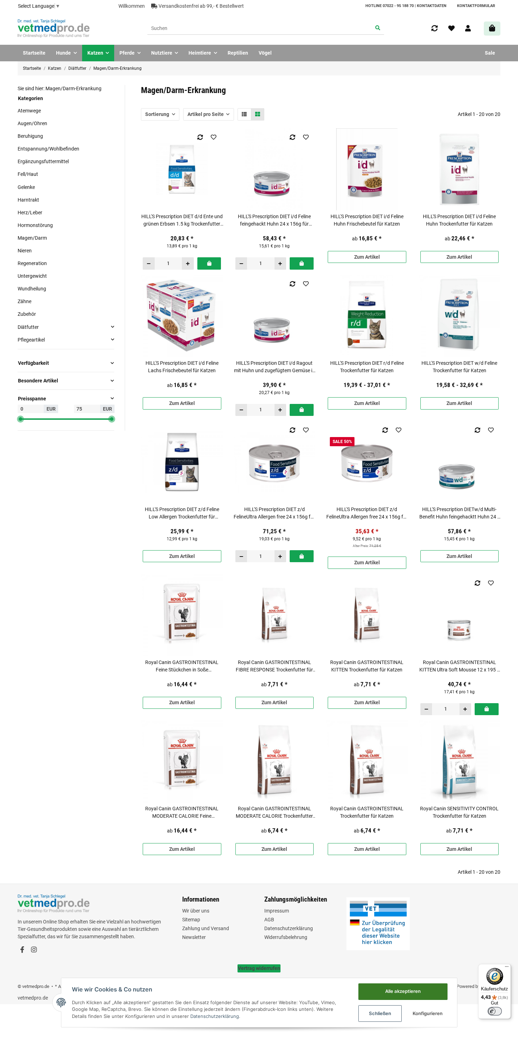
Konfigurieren (428, 1013)
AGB (269, 919)
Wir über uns (195, 911)
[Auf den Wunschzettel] (213, 137)
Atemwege (29, 110)
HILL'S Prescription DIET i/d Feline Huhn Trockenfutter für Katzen (459, 220)
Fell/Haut (28, 174)
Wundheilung (32, 288)
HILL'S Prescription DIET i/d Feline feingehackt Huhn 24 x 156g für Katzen (274, 221)
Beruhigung (30, 136)
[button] (468, 28)
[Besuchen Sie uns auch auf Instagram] (33, 950)
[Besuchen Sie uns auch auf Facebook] (22, 950)
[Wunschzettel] (451, 28)
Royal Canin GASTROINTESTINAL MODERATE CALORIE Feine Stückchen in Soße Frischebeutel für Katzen (182, 813)
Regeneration (32, 263)
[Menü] (506, 968)
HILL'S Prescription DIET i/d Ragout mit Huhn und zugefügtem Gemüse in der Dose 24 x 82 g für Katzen (274, 367)
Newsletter (194, 937)
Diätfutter (28, 327)
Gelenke (26, 187)
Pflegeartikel (31, 339)
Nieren (25, 250)
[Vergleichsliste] (434, 28)
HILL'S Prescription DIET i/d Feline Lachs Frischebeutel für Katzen (182, 366)
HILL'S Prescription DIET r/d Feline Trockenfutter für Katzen (367, 366)
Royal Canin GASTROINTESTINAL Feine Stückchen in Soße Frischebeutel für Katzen (181, 666)
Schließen (380, 1013)
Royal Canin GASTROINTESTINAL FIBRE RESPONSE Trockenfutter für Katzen (274, 666)
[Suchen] (377, 28)
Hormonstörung (35, 225)
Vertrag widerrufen (259, 968)
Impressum (276, 911)
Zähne (24, 301)
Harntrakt (28, 199)
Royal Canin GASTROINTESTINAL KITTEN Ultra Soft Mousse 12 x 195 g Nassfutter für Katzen (459, 666)
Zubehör (27, 314)
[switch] (495, 1011)
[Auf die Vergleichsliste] (200, 137)
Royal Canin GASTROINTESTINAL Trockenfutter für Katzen (366, 812)
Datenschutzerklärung (288, 928)
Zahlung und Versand (205, 928)
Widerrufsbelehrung (285, 937)
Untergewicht (32, 276)
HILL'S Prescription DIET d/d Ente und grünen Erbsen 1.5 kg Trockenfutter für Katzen (182, 221)
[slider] (20, 419)
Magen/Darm (32, 237)
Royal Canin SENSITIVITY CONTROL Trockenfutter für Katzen (459, 812)
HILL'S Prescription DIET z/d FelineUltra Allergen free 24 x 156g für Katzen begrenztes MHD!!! (367, 513)
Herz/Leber (30, 212)
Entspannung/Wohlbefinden (48, 149)
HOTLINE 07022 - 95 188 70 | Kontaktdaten (405, 6)
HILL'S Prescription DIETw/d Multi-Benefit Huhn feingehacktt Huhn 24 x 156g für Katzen (459, 513)
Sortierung (157, 114)
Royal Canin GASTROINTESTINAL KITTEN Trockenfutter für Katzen (366, 665)
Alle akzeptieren (403, 991)
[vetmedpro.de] (54, 28)
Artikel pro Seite (205, 114)
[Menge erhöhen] (187, 263)
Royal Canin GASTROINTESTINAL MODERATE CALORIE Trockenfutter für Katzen (274, 813)
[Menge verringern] (149, 263)
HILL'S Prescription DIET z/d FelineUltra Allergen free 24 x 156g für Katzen (274, 513)
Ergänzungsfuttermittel (43, 161)
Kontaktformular (476, 6)
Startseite (34, 53)
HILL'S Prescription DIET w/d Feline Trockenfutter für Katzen (459, 366)
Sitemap (191, 919)
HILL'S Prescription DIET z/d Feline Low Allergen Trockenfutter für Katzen (182, 513)
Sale (490, 53)
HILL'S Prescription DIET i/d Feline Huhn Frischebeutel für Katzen (367, 220)
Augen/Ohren (32, 123)
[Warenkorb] (492, 28)
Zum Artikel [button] (367, 257)
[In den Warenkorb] (209, 263)
